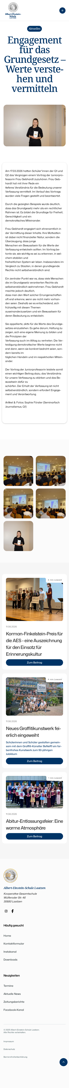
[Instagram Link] (6, 911)
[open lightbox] (18, 471)
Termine (8, 986)
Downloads (10, 959)
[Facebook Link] (12, 911)
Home (7, 935)
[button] (62, 10)
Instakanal (10, 951)
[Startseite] (13, 10)
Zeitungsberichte (14, 1002)
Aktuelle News (12, 994)
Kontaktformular (14, 943)
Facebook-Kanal (14, 1010)
